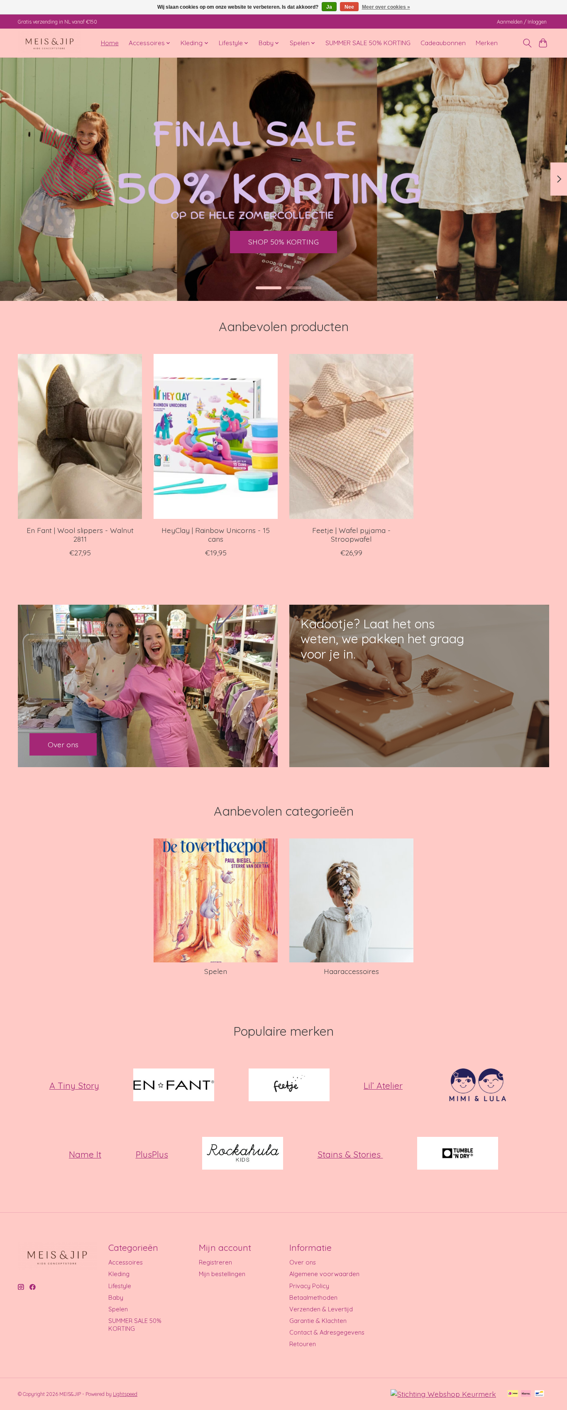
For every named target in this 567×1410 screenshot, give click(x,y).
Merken (487, 43)
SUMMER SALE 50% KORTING (368, 43)
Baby (115, 1297)
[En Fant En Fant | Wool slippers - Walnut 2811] (80, 436)
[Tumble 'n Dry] (458, 1154)
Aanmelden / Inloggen (522, 22)
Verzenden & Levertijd (321, 1309)
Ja (329, 7)
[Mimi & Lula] (477, 1085)
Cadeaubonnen (443, 43)
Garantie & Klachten (318, 1321)
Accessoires (125, 1262)
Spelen (215, 971)
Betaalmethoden (313, 1297)
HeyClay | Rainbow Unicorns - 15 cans (215, 534)
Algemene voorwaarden (324, 1274)
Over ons (302, 1262)
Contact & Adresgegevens (326, 1332)
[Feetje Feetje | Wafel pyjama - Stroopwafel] (351, 436)
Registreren (215, 1262)
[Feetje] (289, 1085)
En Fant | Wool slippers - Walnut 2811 (80, 534)
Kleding (119, 1274)
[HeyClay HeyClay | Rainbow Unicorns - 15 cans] (216, 436)
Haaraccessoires (351, 971)
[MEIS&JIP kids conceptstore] (49, 42)
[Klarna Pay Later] (526, 1394)
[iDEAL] (513, 1394)
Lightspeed (125, 1394)
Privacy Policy (309, 1286)
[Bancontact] (539, 1394)
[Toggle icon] (527, 43)
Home (110, 43)
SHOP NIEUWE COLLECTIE (283, 241)
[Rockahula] (243, 1154)
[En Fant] (174, 1085)
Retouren (302, 1344)
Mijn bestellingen (222, 1274)
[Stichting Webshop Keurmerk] (443, 1393)
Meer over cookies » (386, 7)
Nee (349, 7)
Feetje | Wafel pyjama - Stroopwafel (351, 534)
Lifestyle (119, 1286)
